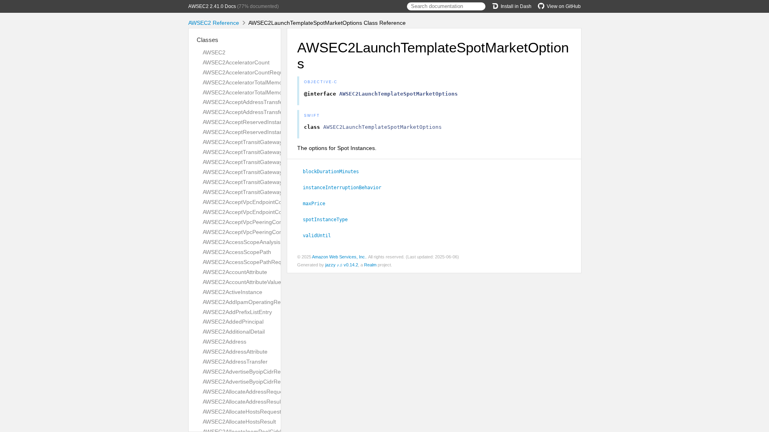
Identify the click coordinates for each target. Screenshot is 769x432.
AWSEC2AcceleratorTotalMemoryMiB (250, 82)
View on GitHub (564, 6)
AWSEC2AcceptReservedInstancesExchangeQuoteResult (275, 132)
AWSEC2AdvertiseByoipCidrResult (246, 381)
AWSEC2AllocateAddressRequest (245, 391)
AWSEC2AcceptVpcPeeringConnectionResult (260, 232)
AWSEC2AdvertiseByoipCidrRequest (249, 371)
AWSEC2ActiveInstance (232, 292)
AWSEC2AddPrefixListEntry (237, 312)
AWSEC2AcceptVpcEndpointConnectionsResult (262, 212)
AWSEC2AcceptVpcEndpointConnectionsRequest (265, 202)
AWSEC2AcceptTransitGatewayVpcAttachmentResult (270, 192)
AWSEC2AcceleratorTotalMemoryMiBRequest (260, 92)
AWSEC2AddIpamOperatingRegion (247, 302)
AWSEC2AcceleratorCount (236, 62)
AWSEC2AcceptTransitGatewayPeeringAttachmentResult (275, 172)
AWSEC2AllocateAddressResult (242, 401)
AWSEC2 (214, 52)
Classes (207, 39)
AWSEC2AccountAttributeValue (242, 282)
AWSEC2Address (224, 341)
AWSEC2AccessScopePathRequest (247, 262)
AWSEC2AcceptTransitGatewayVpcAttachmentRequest (272, 182)
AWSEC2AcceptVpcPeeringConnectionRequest (262, 222)
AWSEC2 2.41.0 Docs (212, 6)
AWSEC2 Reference (213, 23)
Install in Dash (516, 6)
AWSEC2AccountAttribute (235, 272)
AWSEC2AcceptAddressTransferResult (252, 112)
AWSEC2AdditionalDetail (234, 331)
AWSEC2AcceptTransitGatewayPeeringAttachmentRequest (277, 162)
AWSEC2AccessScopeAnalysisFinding (251, 242)
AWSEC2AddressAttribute (235, 351)
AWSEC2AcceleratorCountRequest (247, 72)
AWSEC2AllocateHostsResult (239, 421)
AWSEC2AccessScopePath (237, 252)
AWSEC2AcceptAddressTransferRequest (254, 102)
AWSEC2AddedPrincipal (233, 321)
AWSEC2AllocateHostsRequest (242, 411)
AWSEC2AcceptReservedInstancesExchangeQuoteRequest (278, 122)
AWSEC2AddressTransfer (235, 361)
